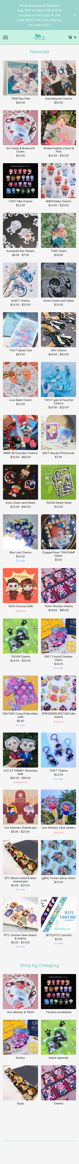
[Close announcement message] (75, 15)
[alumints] (39, 37)
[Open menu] (5, 37)
